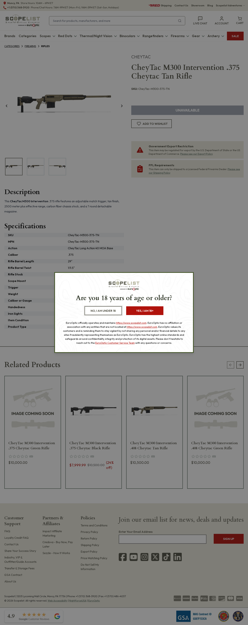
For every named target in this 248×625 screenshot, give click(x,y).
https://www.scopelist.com (131, 323)
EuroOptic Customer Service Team (115, 343)
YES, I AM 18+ (144, 310)
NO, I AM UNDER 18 (103, 310)
